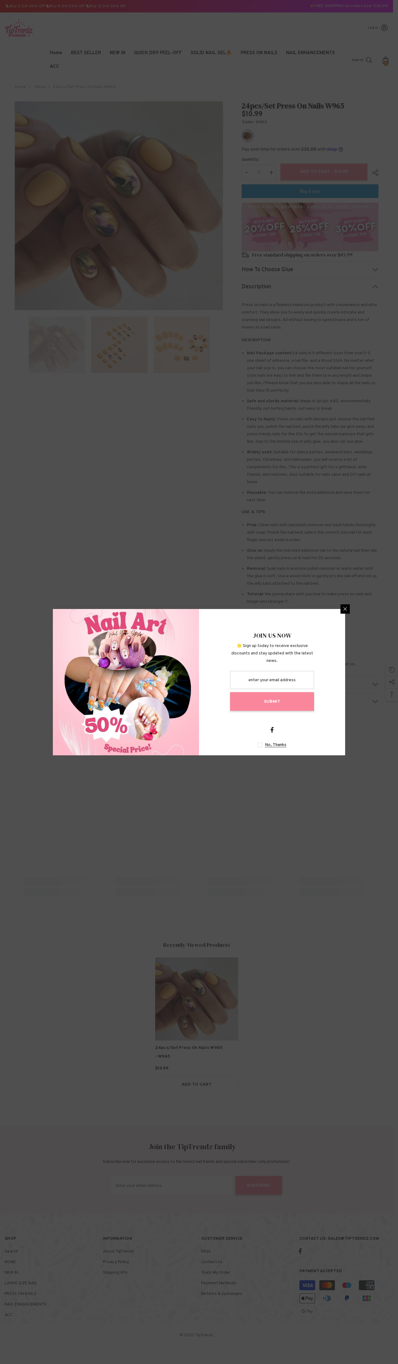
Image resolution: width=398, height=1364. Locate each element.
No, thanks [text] (275, 745)
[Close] (345, 609)
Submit (272, 701)
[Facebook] (272, 729)
